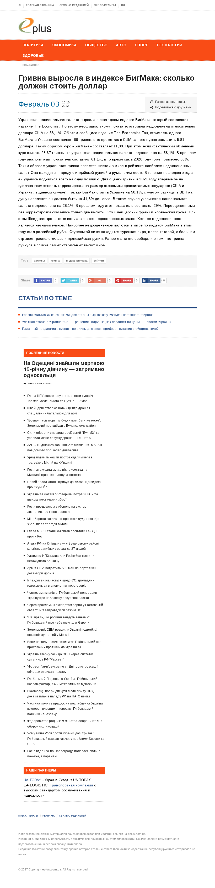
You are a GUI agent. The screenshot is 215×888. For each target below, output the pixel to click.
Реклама (48, 815)
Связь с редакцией (74, 5)
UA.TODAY (32, 780)
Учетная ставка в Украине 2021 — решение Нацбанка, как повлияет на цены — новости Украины (96, 322)
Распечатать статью (170, 102)
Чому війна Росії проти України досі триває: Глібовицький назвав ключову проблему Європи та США (65, 738)
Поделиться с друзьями (173, 107)
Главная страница (40, 5)
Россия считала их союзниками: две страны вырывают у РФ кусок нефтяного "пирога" (87, 315)
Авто (121, 45)
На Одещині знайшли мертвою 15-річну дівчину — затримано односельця (64, 369)
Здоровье (33, 55)
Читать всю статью (39, 383)
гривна (55, 260)
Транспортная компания (71, 785)
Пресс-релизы (105, 5)
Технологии (169, 45)
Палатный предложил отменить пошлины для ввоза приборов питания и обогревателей (90, 329)
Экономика (64, 45)
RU (123, 5)
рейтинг (99, 260)
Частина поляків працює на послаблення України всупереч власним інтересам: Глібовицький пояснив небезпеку (65, 709)
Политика (33, 45)
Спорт (141, 45)
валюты (39, 260)
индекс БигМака (77, 260)
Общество (96, 45)
